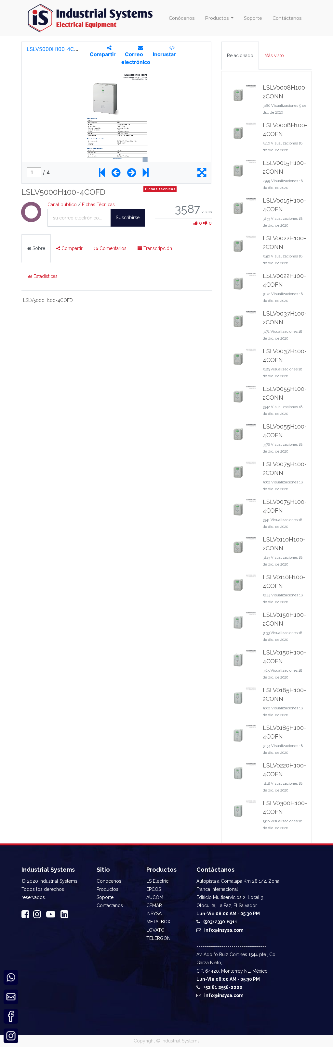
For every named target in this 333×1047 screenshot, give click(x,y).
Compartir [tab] (71, 248)
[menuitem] (182, 18)
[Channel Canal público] (31, 218)
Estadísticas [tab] (45, 276)
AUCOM (154, 897)
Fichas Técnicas (98, 204)
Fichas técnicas (160, 189)
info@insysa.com (224, 930)
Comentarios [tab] (112, 248)
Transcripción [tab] (157, 248)
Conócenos (109, 881)
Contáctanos (110, 905)
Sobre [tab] (38, 248)
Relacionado (240, 55)
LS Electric (157, 881)
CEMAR (154, 905)
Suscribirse (128, 217)
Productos (107, 889)
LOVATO (155, 930)
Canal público (62, 204)
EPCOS (153, 889)
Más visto (274, 55)
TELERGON (158, 938)
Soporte (105, 897)
